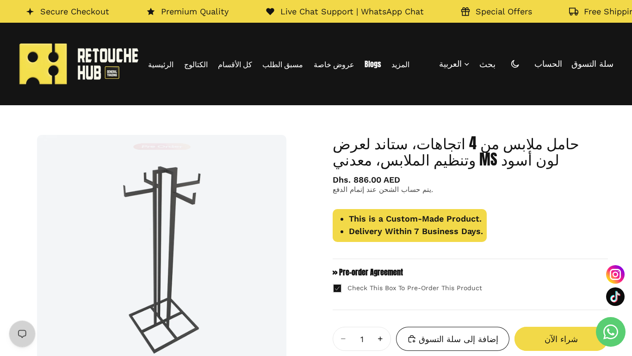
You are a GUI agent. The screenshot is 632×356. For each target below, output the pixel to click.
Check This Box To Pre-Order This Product (414, 288)
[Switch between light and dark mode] (515, 64)
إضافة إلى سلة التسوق (458, 339)
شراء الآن (561, 339)
